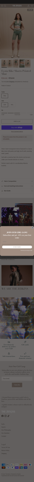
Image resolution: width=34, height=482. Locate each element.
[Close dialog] (32, 227)
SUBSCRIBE (17, 247)
